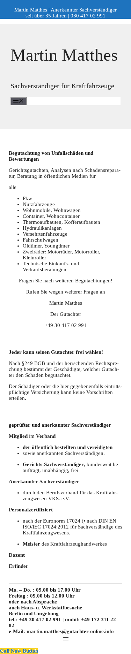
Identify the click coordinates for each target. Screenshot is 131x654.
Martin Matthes (64, 54)
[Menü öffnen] (65, 638)
